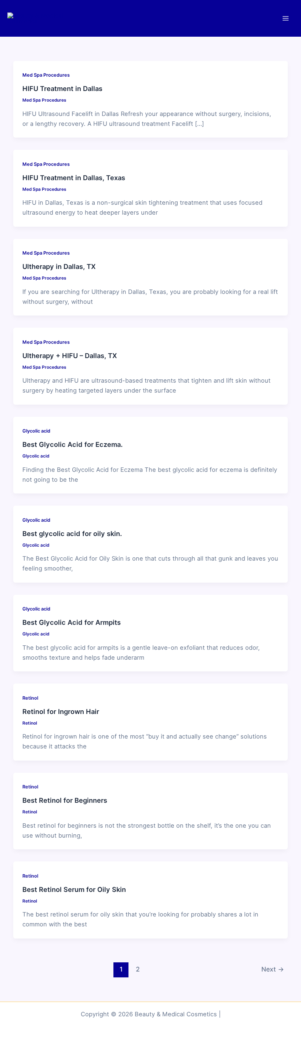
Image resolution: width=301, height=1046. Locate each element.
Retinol (30, 698)
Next (272, 969)
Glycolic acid (36, 431)
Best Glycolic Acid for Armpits (71, 622)
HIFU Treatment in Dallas (62, 88)
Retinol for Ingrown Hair (60, 711)
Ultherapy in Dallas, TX (59, 266)
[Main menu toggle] (285, 18)
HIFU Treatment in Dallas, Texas (73, 178)
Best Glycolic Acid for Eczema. (72, 444)
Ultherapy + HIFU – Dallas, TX (69, 355)
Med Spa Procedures (46, 75)
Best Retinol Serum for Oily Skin (74, 889)
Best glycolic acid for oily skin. (72, 533)
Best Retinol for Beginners (64, 800)
